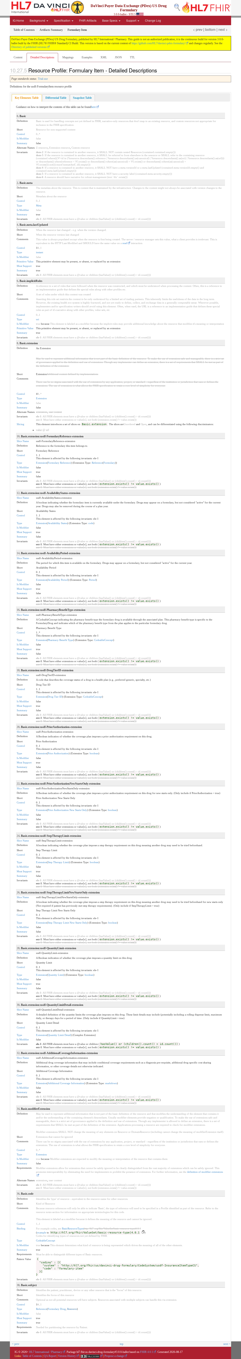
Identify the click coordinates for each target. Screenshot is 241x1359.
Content (18, 57)
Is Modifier (23, 138)
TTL (132, 57)
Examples (87, 57)
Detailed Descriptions (42, 57)
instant (39, 252)
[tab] (27, 98)
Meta (38, 205)
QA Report (50, 1356)
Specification (62, 20)
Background (38, 20)
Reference (97, 462)
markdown (111, 1083)
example (41, 1232)
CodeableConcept (103, 640)
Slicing (20, 424)
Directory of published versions (29, 47)
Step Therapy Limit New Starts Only (67, 922)
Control (21, 134)
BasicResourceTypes (73, 1228)
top (121, 1344)
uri (37, 319)
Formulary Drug (57, 1309)
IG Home (18, 20)
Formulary (109, 462)
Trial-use (43, 78)
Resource (72, 1309)
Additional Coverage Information (66, 1083)
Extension (41, 398)
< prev (197, 29)
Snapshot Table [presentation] (82, 97)
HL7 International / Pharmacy (45, 1352)
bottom (210, 29)
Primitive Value (25, 261)
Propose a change (114, 1356)
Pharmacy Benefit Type (60, 640)
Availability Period (58, 579)
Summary (22, 143)
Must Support (24, 266)
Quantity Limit (56, 974)
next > (223, 29)
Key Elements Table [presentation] (27, 97)
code (90, 523)
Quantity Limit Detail (59, 1035)
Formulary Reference (59, 462)
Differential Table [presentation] (55, 97)
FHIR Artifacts (87, 20)
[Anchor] (159, 70)
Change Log (153, 20)
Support (131, 20)
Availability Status (57, 523)
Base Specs (110, 20)
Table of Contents (32, 1356)
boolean (94, 753)
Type (19, 205)
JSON (118, 57)
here (93, 107)
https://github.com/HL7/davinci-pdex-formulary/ (158, 43)
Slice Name (23, 441)
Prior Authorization (58, 753)
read (124, 243)
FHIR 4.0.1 (146, 1352)
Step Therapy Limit (58, 862)
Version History (67, 1356)
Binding (21, 1228)
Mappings (68, 57)
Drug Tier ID (55, 696)
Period (92, 579)
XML (103, 57)
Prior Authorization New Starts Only (67, 810)
